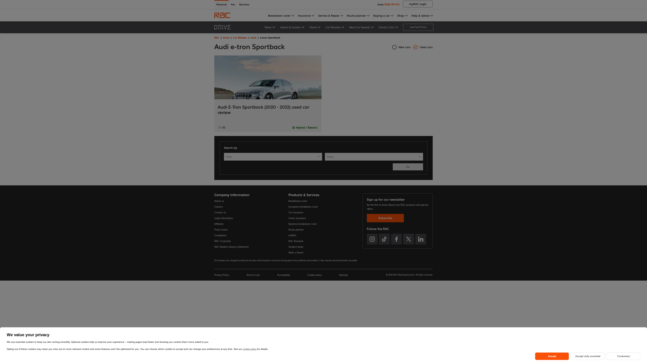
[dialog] (323, 345)
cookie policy (250, 349)
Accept (552, 356)
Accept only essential (587, 356)
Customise (623, 356)
